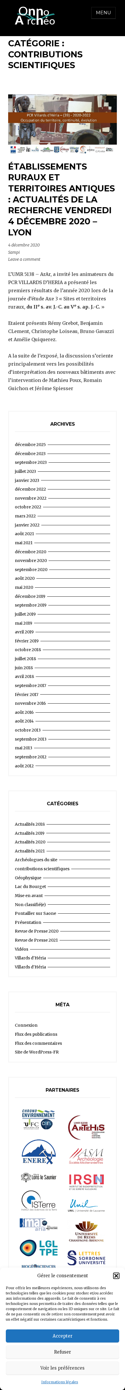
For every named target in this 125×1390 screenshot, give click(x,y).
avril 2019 (24, 632)
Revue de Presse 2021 (36, 940)
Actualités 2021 (30, 851)
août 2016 (24, 712)
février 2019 (27, 641)
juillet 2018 (25, 658)
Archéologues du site (36, 859)
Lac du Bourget (30, 886)
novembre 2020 (31, 560)
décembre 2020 (30, 551)
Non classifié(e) (30, 904)
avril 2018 (24, 676)
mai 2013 (23, 748)
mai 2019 (23, 623)
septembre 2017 (30, 685)
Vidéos (21, 949)
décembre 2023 (30, 453)
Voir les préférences (62, 1368)
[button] (116, 1276)
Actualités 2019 (29, 833)
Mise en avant (29, 895)
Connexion (26, 1025)
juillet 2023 (25, 471)
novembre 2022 (31, 498)
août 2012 (24, 766)
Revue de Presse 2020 (36, 931)
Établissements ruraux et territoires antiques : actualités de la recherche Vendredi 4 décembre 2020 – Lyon (61, 199)
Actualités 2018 (30, 824)
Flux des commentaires (38, 1043)
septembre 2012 (31, 757)
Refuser (62, 1352)
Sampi (14, 252)
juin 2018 (24, 667)
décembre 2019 (30, 596)
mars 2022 (25, 516)
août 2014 (24, 721)
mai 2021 (24, 542)
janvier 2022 (27, 525)
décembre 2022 (30, 489)
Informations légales (59, 1382)
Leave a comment (24, 259)
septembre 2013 (31, 739)
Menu (103, 12)
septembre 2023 (31, 462)
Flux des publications (36, 1034)
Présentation (28, 922)
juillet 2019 (25, 614)
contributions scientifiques (42, 868)
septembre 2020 (31, 569)
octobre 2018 (28, 649)
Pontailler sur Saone (35, 913)
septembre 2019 (31, 605)
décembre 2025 (30, 444)
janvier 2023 (27, 480)
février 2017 (26, 694)
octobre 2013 (28, 730)
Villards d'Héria (30, 958)
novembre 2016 (30, 703)
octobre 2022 (28, 507)
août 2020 (25, 578)
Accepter (62, 1336)
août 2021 (24, 533)
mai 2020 (24, 587)
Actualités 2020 (30, 842)
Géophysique (28, 877)
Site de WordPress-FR (37, 1052)
